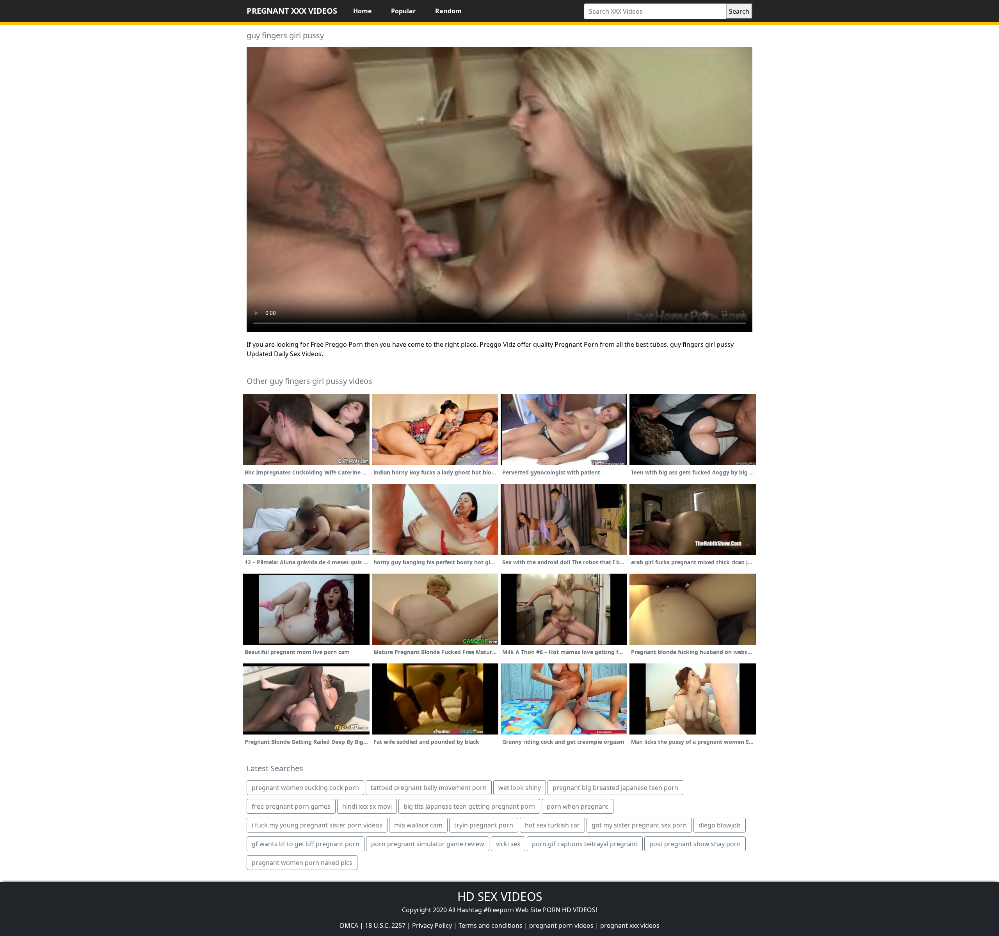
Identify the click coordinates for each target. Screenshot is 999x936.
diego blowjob (720, 825)
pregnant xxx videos (629, 925)
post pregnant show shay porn (695, 844)
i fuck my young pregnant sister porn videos (317, 825)
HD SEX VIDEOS (499, 896)
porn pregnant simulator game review (427, 844)
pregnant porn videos (561, 925)
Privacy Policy (432, 925)
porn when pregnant (577, 806)
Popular (403, 11)
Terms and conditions (491, 925)
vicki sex (508, 844)
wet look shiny (519, 787)
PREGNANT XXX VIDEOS (292, 10)
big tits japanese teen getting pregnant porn (469, 806)
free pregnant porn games (291, 806)
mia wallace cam (418, 825)
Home (362, 11)
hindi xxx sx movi (367, 806)
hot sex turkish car (552, 825)
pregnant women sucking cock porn (305, 787)
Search (739, 11)
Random (448, 11)
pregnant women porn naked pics (302, 862)
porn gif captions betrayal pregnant (585, 844)
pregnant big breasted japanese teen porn (615, 787)
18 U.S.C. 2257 (385, 925)
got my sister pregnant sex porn (639, 825)
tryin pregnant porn (483, 825)
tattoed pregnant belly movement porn (429, 787)
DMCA (349, 925)
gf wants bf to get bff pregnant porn (305, 844)
